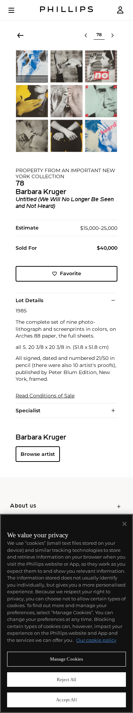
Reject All (66, 679)
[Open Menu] (16, 10)
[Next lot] (112, 35)
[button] (66, 101)
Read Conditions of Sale (45, 396)
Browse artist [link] (38, 454)
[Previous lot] (86, 35)
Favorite (70, 273)
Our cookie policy (96, 640)
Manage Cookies (66, 659)
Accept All (66, 699)
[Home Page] (66, 10)
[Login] (120, 10)
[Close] (124, 524)
